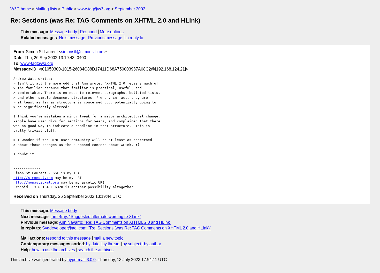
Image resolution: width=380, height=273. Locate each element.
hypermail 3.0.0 (81, 259)
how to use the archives (53, 250)
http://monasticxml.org (36, 182)
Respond (88, 32)
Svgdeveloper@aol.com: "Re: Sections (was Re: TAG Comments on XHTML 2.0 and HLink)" (126, 228)
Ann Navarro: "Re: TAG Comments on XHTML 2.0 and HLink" (115, 222)
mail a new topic (108, 238)
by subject (132, 244)
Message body (63, 32)
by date (93, 244)
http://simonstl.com (33, 178)
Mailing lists (46, 9)
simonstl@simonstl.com (82, 52)
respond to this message (68, 238)
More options (112, 32)
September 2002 (130, 9)
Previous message (105, 38)
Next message (72, 38)
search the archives (95, 250)
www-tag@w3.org (94, 9)
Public (67, 9)
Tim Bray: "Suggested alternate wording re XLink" (96, 216)
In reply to (134, 38)
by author (152, 244)
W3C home (20, 9)
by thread (110, 244)
